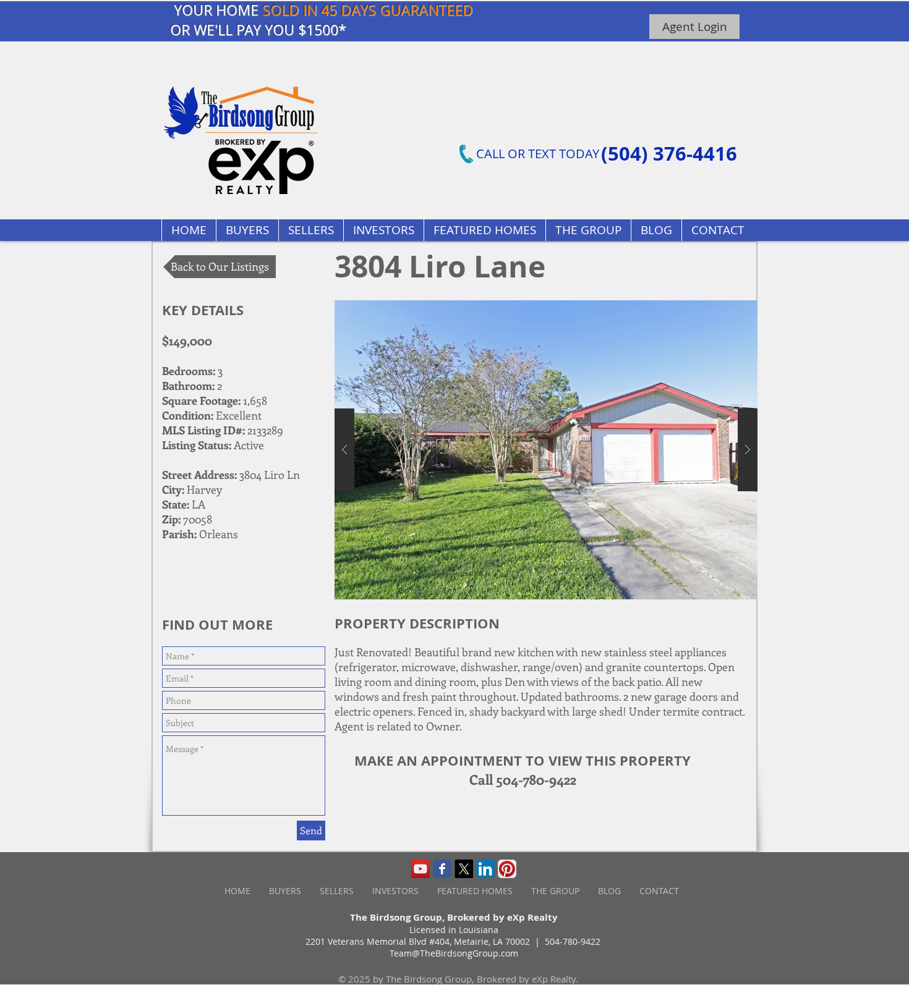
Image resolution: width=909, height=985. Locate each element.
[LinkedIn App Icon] (485, 869)
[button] (484, 230)
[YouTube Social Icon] (420, 869)
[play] (724, 310)
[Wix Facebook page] (442, 869)
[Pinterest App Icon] (507, 869)
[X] (463, 869)
